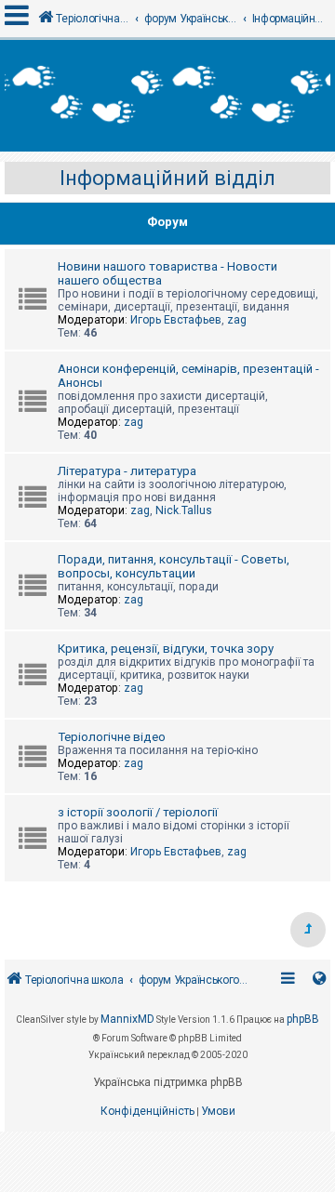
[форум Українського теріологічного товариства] (167, 96)
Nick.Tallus (183, 510)
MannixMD (127, 1019)
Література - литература (127, 471)
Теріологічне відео (112, 737)
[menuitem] (147, 1112)
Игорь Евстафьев (175, 319)
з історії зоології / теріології (138, 812)
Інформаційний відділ (167, 178)
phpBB (303, 1019)
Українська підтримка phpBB (168, 1082)
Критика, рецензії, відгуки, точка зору (166, 649)
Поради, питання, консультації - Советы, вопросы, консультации (173, 566)
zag (237, 319)
